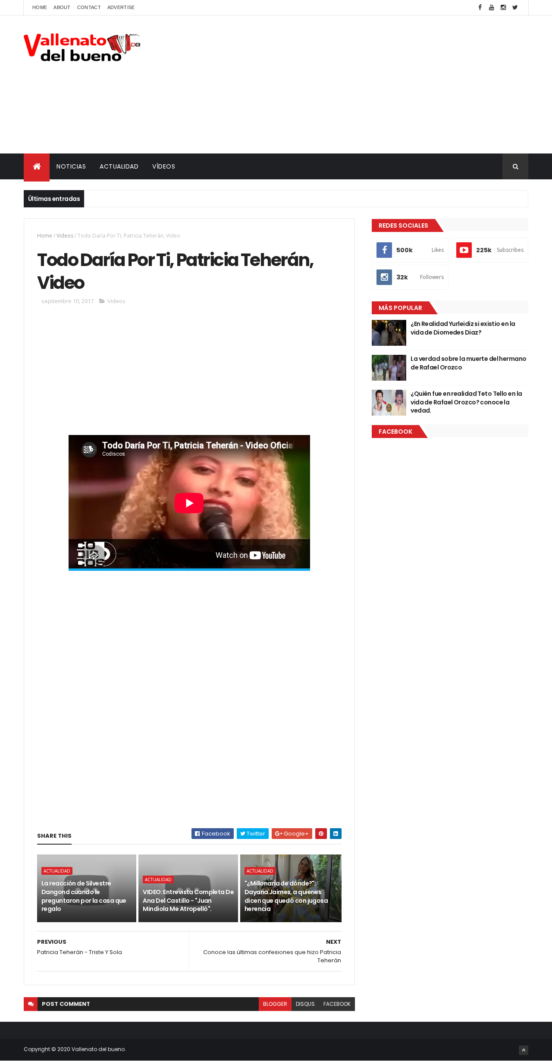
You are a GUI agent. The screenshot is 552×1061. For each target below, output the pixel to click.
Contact (89, 7)
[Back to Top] (523, 1050)
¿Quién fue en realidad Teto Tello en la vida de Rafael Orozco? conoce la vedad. (466, 402)
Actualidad (57, 871)
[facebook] (480, 7)
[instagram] (503, 7)
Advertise (121, 7)
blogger (275, 1004)
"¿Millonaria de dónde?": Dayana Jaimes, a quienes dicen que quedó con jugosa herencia (286, 896)
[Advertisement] (371, 84)
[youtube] (491, 7)
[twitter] (515, 7)
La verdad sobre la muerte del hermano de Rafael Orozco (468, 363)
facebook (337, 1004)
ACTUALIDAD (119, 166)
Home (39, 7)
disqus (305, 1004)
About (62, 7)
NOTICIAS (71, 166)
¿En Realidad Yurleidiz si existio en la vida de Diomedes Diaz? (463, 328)
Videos (64, 235)
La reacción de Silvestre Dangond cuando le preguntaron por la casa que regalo (83, 896)
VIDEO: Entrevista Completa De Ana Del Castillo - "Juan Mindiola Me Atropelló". (188, 900)
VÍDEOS (163, 166)
